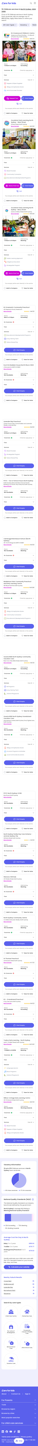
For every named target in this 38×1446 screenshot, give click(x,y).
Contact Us (15, 1394)
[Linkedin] (3, 1431)
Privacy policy (26, 1437)
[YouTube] (11, 1431)
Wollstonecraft (9, 1284)
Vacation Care (11, 1363)
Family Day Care (27, 1316)
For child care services (12, 1423)
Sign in (27, 1394)
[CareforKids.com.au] (19, 1390)
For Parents (7, 1400)
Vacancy (23, 25)
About (4, 1394)
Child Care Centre (11, 1316)
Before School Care (11, 1347)
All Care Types (8, 25)
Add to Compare (11, 113)
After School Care (27, 1347)
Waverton (7, 1294)
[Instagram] (19, 1431)
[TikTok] (15, 1431)
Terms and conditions (10, 1437)
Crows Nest (7, 1281)
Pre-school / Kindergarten (11, 1331)
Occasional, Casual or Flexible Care (27, 1332)
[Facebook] (7, 1431)
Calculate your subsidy (20, 1267)
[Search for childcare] (31, 3)
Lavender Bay (8, 1287)
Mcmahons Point (9, 1290)
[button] (5, 51)
